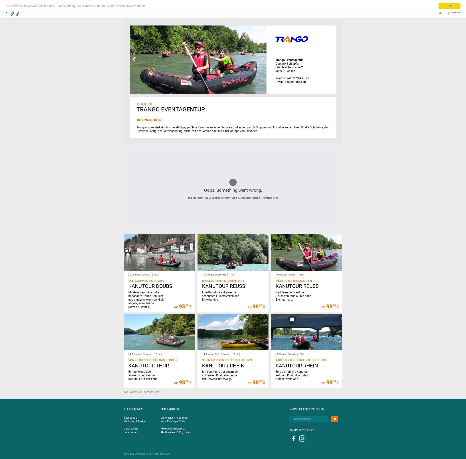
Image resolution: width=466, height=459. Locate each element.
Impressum (136, 392)
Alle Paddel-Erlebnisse (173, 428)
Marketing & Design (135, 421)
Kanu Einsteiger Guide (173, 421)
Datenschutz (151, 392)
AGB (126, 392)
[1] (334, 419)
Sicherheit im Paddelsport (175, 417)
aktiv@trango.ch (295, 82)
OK (449, 6)
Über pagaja (130, 417)
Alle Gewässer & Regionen (175, 432)
